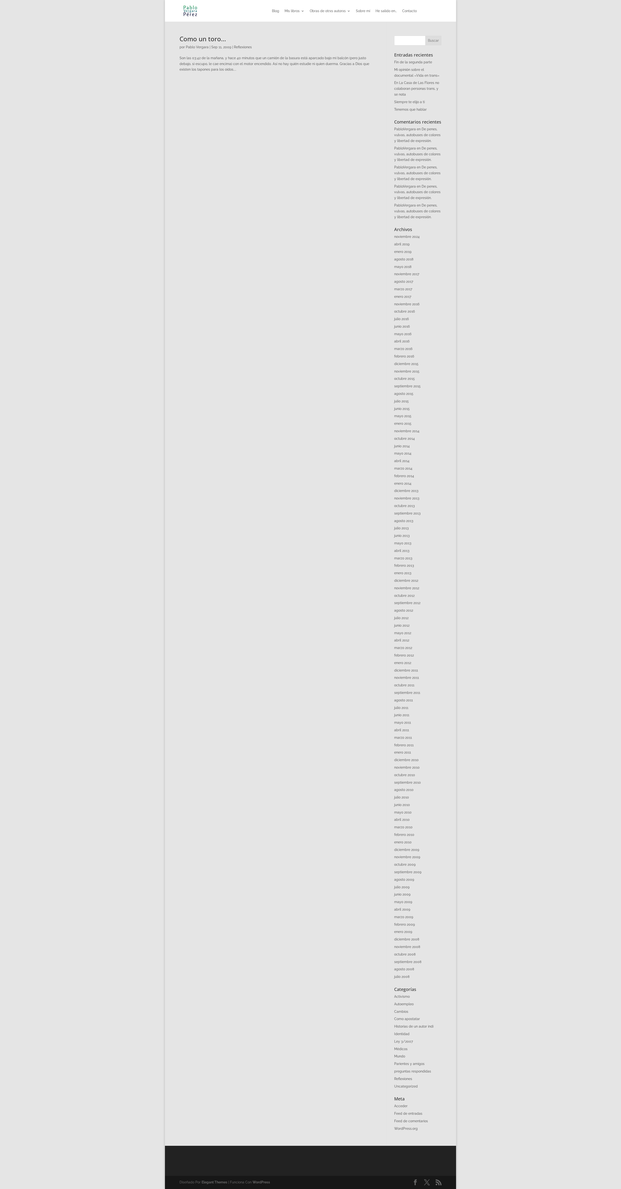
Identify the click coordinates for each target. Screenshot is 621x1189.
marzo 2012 (403, 648)
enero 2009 (403, 932)
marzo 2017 (403, 289)
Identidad (401, 1034)
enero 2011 (402, 752)
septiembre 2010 (407, 782)
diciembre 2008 (406, 939)
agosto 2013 (403, 521)
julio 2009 (401, 887)
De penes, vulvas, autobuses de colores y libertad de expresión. (417, 135)
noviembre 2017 (406, 274)
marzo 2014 (403, 468)
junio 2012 (401, 625)
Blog (275, 11)
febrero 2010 (404, 835)
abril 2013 (401, 551)
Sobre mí (363, 11)
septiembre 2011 (407, 693)
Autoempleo (404, 1004)
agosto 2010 (404, 790)
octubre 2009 (405, 864)
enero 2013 (402, 573)
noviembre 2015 (406, 371)
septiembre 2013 (407, 513)
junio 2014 (402, 446)
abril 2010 (402, 820)
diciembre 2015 (406, 364)
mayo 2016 (402, 334)
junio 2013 (402, 536)
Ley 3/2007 (403, 1041)
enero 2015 (402, 423)
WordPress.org (406, 1129)
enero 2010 (403, 842)
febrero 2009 (404, 924)
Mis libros (292, 11)
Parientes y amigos (409, 1064)
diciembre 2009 (406, 850)
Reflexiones (243, 47)
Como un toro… (203, 38)
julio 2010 (401, 797)
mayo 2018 (402, 267)
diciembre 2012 (406, 580)
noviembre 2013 (406, 498)
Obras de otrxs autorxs (328, 11)
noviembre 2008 (407, 947)
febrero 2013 (404, 565)
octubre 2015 (404, 379)
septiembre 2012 (407, 603)
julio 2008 (401, 977)
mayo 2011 (402, 722)
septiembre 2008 (407, 962)
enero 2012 (402, 663)
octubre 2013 (404, 506)
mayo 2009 (403, 902)
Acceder (401, 1106)
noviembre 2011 (406, 678)
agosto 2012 (403, 610)
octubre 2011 (404, 685)
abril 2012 (401, 640)
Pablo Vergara (197, 47)
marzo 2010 (403, 827)
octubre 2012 (404, 596)
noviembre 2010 (407, 767)
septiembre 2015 (407, 386)
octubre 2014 (404, 439)
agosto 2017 (403, 281)
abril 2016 (401, 341)
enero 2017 (402, 297)
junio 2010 (402, 805)
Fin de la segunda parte (413, 62)
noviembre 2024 (407, 237)
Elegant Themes (214, 1182)
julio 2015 (401, 401)
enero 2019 (402, 252)
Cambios (401, 1012)
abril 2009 (402, 909)
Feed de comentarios (411, 1121)
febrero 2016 (404, 356)
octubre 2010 (404, 775)
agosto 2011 (403, 700)
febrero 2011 (404, 745)
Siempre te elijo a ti (409, 102)
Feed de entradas (408, 1113)
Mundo (399, 1056)
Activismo (402, 996)
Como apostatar (407, 1019)
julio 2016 (401, 319)
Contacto (409, 11)
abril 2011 (401, 730)
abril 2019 (401, 244)
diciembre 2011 (406, 670)
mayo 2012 (402, 633)
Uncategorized (406, 1086)
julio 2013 (401, 528)
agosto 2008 (404, 969)
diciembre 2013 (406, 491)
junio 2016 (402, 326)
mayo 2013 (402, 543)
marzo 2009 (403, 917)
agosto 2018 (403, 259)
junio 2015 (402, 409)
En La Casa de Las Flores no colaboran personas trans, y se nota (416, 88)
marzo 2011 (403, 738)
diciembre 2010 (406, 760)
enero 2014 (402, 483)
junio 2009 (402, 894)
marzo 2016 (403, 349)
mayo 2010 (403, 812)
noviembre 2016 (406, 304)
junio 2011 (401, 715)
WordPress (261, 1182)
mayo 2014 (402, 453)
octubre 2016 (404, 311)
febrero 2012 (404, 655)
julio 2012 (401, 618)
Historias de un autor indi (413, 1026)
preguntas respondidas (412, 1071)
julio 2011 (401, 708)
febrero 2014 (404, 476)
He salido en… (386, 11)
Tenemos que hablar (410, 109)
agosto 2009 (404, 879)
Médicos (401, 1049)
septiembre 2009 (407, 872)
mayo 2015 (402, 416)
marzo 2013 (403, 558)
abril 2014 (401, 461)
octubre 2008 (405, 954)
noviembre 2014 (406, 431)
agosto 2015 (403, 394)
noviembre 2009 (407, 857)
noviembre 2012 (406, 588)
